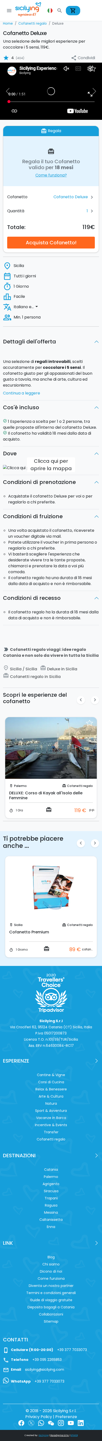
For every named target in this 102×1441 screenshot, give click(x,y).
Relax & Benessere (51, 1089)
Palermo (51, 1176)
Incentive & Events (51, 1124)
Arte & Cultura (51, 1096)
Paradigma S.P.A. (59, 1435)
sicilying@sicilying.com (44, 1369)
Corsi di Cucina (51, 1082)
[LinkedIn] (81, 1422)
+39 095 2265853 (47, 1359)
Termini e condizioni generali (51, 1292)
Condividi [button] (83, 58)
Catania (51, 1169)
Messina (51, 1212)
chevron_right (95, 700)
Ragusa (20, 786)
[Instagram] (61, 1422)
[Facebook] (21, 1422)
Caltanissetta (51, 1219)
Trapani (51, 1198)
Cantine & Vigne (51, 1074)
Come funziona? (51, 175)
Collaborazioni (51, 1314)
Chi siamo (51, 1264)
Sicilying (44, 1435)
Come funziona (51, 1278)
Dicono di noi (51, 1271)
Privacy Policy (38, 1417)
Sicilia (20, 925)
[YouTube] (71, 1422)
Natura (51, 1103)
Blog (51, 1257)
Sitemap (51, 1321)
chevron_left (81, 700)
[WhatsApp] (41, 1422)
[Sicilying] (31, 10)
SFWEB (74, 1435)
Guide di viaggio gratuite (51, 1300)
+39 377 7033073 (72, 1349)
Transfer (51, 1132)
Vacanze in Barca (51, 1117)
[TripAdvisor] (51, 993)
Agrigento (51, 1183)
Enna (51, 1226)
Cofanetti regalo (80, 786)
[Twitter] (31, 1422)
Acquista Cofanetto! (51, 242)
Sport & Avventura (51, 1110)
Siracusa (51, 1191)
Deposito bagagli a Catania (51, 1307)
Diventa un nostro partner (51, 1285)
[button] (50, 10)
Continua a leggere (21, 393)
